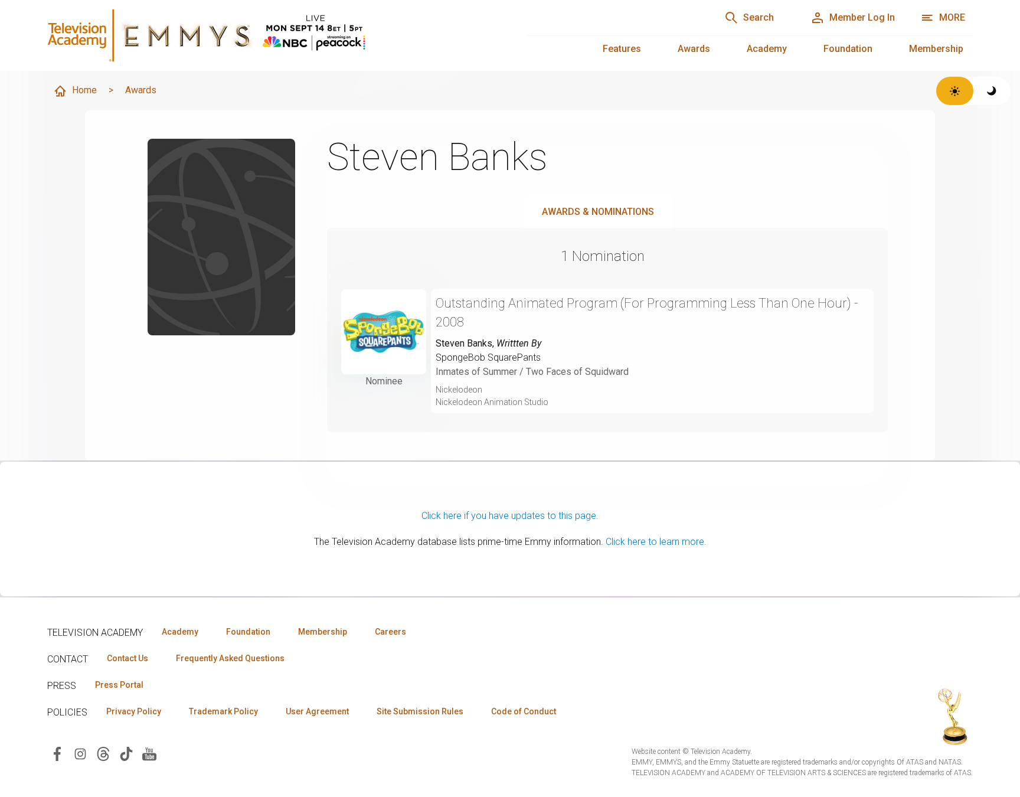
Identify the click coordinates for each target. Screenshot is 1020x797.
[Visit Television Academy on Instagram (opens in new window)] (80, 753)
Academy (767, 48)
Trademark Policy (223, 711)
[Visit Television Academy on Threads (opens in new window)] (103, 753)
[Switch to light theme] (954, 91)
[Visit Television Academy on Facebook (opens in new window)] (57, 753)
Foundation (847, 48)
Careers (390, 631)
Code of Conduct (523, 711)
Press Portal (119, 685)
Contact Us (127, 658)
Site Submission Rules (420, 711)
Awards (694, 48)
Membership (936, 48)
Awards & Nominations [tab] (598, 211)
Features (622, 48)
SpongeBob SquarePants (488, 357)
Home (84, 90)
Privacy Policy (133, 711)
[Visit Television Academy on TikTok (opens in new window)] (126, 753)
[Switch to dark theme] (992, 91)
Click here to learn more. (656, 541)
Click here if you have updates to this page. (510, 515)
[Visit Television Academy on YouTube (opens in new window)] (149, 753)
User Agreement (317, 711)
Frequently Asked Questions (230, 658)
